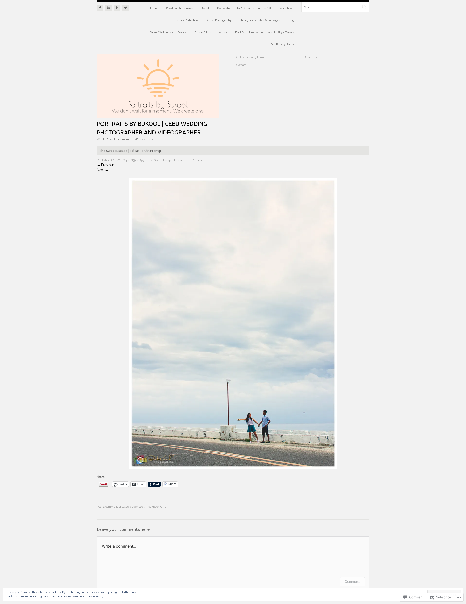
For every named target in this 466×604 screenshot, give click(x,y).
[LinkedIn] (108, 7)
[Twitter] (125, 7)
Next (102, 170)
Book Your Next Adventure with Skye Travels (264, 32)
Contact (241, 65)
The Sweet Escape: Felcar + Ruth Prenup (175, 160)
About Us (311, 57)
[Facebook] (100, 7)
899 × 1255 (137, 160)
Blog (291, 20)
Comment (352, 581)
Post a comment (107, 506)
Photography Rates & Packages (260, 20)
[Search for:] (335, 7)
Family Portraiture (187, 20)
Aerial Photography (219, 20)
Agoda (223, 32)
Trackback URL (156, 506)
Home (153, 8)
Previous (106, 165)
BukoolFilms (202, 32)
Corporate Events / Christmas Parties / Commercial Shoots (255, 8)
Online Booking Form (250, 57)
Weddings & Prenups (179, 8)
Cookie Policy (94, 596)
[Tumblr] (117, 7)
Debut (205, 8)
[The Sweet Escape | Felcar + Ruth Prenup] (233, 468)
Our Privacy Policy (282, 44)
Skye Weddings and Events (168, 32)
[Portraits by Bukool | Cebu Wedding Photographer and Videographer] (158, 117)
